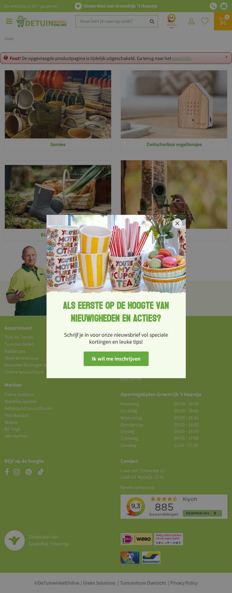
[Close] (177, 223)
